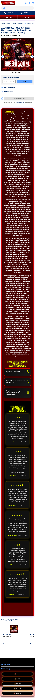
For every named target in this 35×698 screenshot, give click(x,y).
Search (3, 8)
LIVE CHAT (18, 692)
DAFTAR (9, 17)
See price (6, 644)
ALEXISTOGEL (9, 112)
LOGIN (26, 17)
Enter (24, 81)
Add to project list (19, 98)
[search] (17, 8)
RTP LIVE (18, 688)
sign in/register (20, 103)
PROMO (18, 674)
